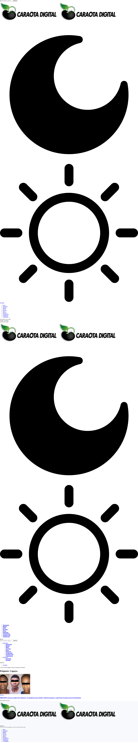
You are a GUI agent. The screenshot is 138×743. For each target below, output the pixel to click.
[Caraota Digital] (59, 346)
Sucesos (2, 695)
